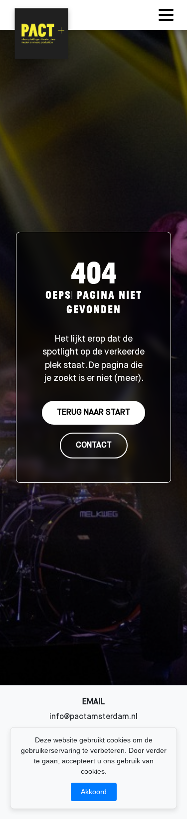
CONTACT (94, 446)
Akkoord (94, 792)
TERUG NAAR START (93, 413)
